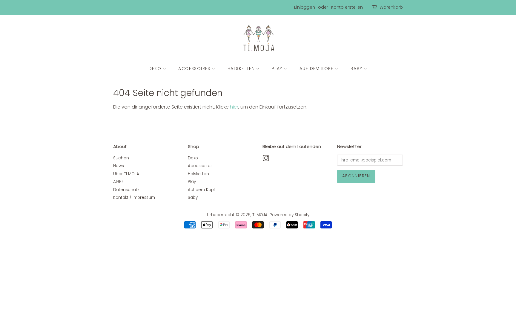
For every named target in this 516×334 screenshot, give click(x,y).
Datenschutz (126, 190)
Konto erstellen (347, 7)
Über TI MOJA (126, 174)
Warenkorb (391, 7)
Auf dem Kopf (317, 68)
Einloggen (304, 7)
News (118, 166)
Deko (156, 68)
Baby (357, 68)
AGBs (118, 181)
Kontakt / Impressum (134, 197)
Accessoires (195, 68)
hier (234, 106)
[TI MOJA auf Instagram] (265, 159)
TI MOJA (260, 215)
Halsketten (242, 68)
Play (278, 68)
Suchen (121, 158)
